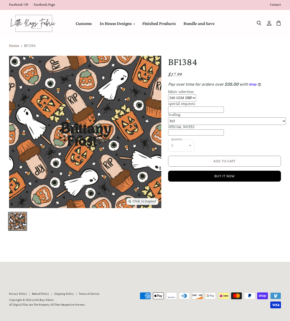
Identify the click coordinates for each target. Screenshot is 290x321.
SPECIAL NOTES (181, 127)
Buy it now (224, 176)
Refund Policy (40, 294)
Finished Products (159, 23)
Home (14, 46)
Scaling (174, 115)
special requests (181, 104)
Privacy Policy (18, 294)
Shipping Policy (64, 294)
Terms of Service (89, 294)
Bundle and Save (199, 23)
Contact (275, 5)
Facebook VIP (18, 5)
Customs (84, 23)
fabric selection (181, 92)
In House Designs (116, 23)
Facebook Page (44, 5)
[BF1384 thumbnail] (18, 221)
